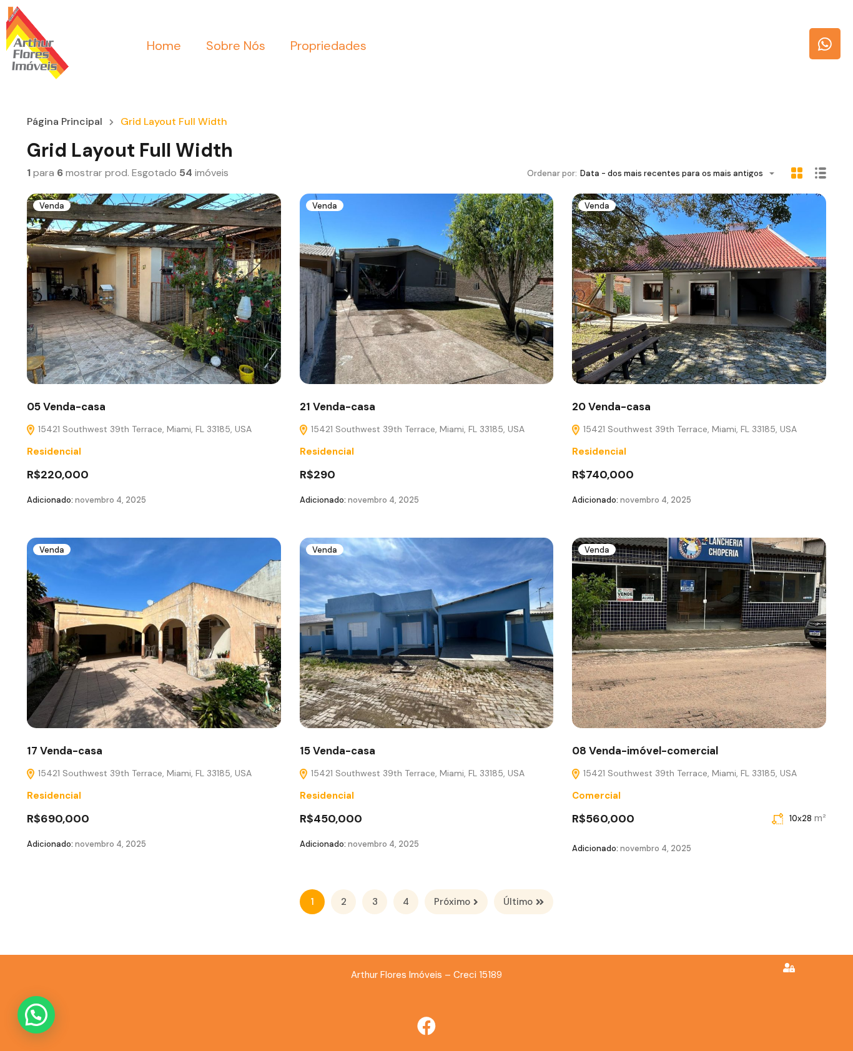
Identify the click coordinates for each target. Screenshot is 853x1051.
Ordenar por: (552, 173)
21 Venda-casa (337, 406)
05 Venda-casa (66, 406)
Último (518, 902)
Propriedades (328, 45)
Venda (51, 205)
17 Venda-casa (64, 750)
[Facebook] (426, 1026)
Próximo (452, 902)
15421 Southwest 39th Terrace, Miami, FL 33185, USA (144, 429)
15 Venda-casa (337, 750)
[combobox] (681, 173)
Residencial (54, 451)
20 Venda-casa (611, 406)
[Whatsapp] (825, 43)
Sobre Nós (235, 45)
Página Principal (64, 122)
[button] (36, 1015)
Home (164, 45)
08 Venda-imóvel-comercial (645, 750)
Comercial (596, 795)
